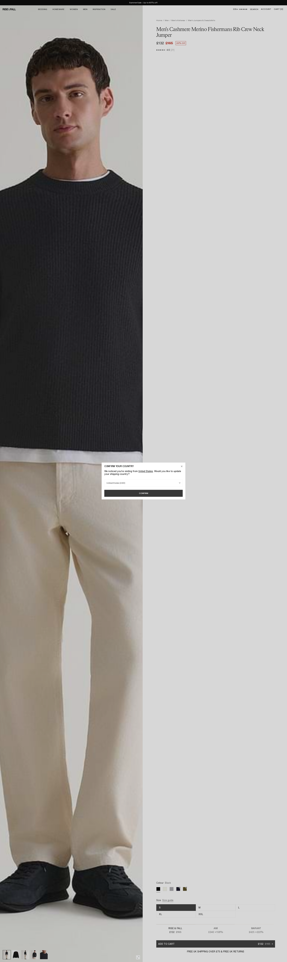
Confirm (143, 493)
